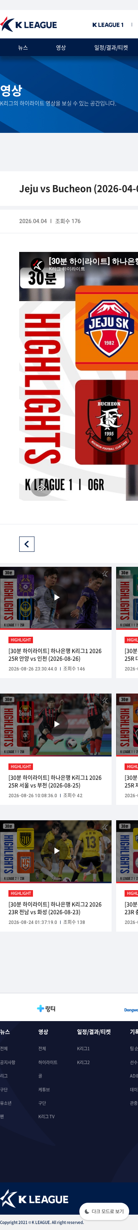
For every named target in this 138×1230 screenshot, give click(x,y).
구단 (4, 1089)
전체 (4, 1048)
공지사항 (7, 1062)
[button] (104, 1212)
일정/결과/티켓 (111, 47)
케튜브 (44, 1089)
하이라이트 (48, 1062)
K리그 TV (46, 1116)
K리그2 (83, 1062)
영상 (61, 47)
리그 (4, 1076)
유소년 (6, 1103)
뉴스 (23, 47)
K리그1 (83, 1048)
